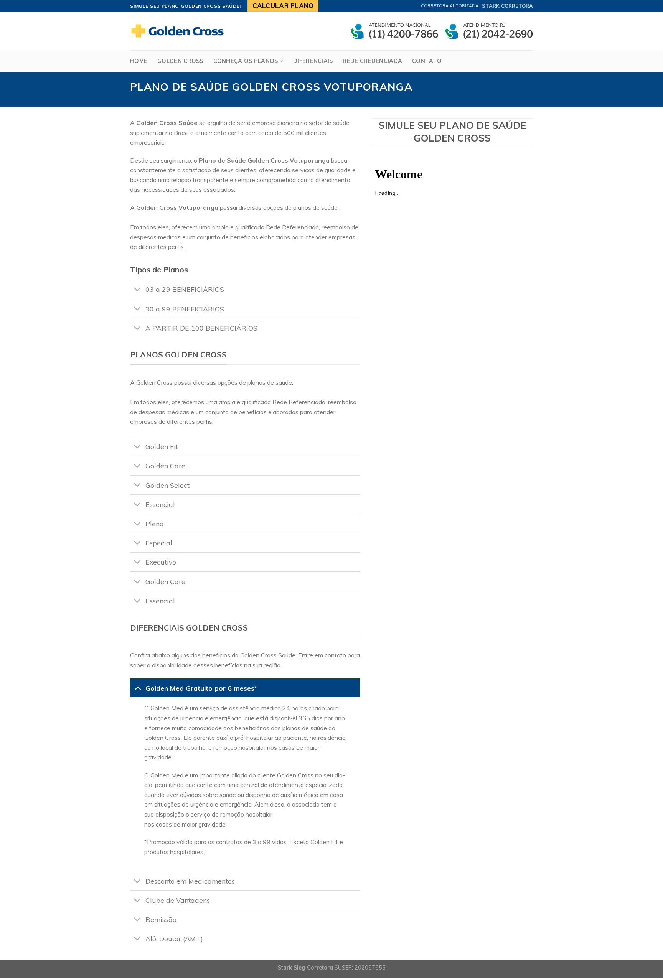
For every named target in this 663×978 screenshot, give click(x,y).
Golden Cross (180, 61)
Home (138, 61)
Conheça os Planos (245, 61)
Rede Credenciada (372, 61)
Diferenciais (313, 61)
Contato (427, 61)
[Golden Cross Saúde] (180, 31)
